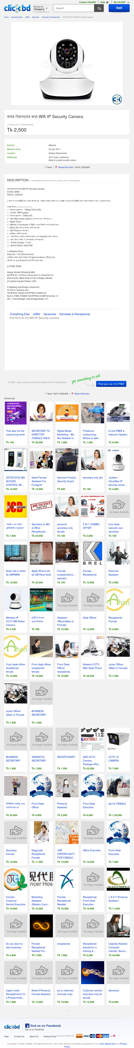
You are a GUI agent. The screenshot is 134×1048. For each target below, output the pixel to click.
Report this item (65, 167)
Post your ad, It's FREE (111, 384)
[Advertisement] (67, 344)
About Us (34, 1036)
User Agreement (107, 1043)
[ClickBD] (12, 1027)
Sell (119, 7)
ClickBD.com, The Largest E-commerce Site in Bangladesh (17, 9)
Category (39, 8)
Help (6, 1036)
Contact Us (19, 1036)
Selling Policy (50, 1036)
